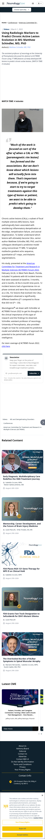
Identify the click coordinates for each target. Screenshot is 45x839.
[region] (22, 815)
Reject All (22, 829)
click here (6, 319)
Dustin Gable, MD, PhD (12, 612)
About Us (22, 691)
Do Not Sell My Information (22, 707)
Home (4, 23)
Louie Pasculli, (11, 475)
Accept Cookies (22, 835)
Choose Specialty (20, 10)
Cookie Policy (38, 818)
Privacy (22, 712)
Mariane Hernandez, (13, 610)
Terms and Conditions (22, 709)
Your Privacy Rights (22, 715)
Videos (5, 364)
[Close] (42, 795)
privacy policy (8, 352)
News (26, 767)
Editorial (22, 696)
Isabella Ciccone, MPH (14, 520)
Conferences (12, 23)
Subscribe (33, 346)
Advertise (22, 701)
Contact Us (22, 699)
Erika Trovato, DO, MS (24, 475)
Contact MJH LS (22, 704)
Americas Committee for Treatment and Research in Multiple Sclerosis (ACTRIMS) (22, 373)
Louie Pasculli (11, 565)
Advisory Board (22, 694)
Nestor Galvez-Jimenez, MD (14, 430)
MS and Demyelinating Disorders (22, 364)
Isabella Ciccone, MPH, (14, 428)
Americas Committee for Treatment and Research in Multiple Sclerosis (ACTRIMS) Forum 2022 (21, 239)
